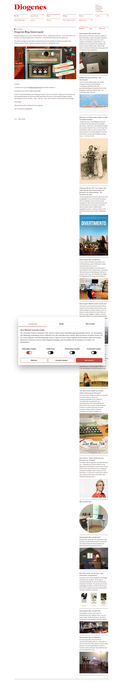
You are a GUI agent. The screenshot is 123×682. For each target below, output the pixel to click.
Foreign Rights (99, 8)
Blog (48, 16)
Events (81, 16)
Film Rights (98, 9)
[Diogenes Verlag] (30, 7)
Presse (97, 5)
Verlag (65, 16)
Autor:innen (34, 16)
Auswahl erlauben (61, 360)
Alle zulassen (89, 360)
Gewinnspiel (21, 119)
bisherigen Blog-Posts (35, 87)
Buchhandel (98, 6)
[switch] (50, 352)
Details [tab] (61, 324)
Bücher (16, 16)
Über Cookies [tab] (90, 324)
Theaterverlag (99, 11)
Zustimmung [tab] (32, 324)
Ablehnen (34, 360)
